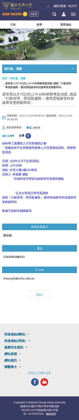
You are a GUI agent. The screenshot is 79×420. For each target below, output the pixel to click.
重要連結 (65, 24)
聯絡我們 (51, 413)
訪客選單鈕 (63, 14)
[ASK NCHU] (14, 14)
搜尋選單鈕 (54, 14)
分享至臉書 (28, 136)
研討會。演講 (17, 78)
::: (48, 6)
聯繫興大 (10, 367)
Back (39, 294)
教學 (39, 24)
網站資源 (10, 354)
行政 (13, 24)
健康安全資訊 (13, 347)
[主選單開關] (73, 14)
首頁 (4, 78)
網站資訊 (10, 360)
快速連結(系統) (15, 340)
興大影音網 (44, 382)
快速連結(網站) (14, 334)
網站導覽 (60, 6)
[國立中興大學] (17, 6)
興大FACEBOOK (35, 382)
